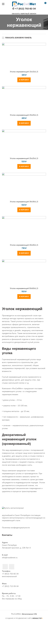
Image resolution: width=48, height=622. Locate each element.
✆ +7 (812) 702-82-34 (24, 8)
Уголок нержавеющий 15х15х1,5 (24, 72)
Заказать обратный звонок (24, 13)
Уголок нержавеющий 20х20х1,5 (24, 115)
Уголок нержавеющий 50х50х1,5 (24, 288)
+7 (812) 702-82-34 (10, 574)
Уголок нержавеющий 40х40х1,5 (24, 245)
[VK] (11, 566)
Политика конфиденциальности (16, 528)
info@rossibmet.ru (9, 557)
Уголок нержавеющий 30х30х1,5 (24, 202)
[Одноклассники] (5, 566)
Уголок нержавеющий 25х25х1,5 (24, 158)
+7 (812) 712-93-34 (10, 586)
